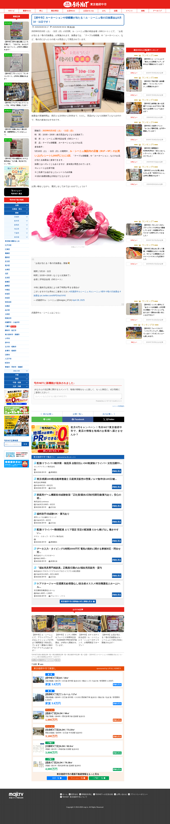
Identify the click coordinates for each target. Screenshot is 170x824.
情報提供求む (87, 794)
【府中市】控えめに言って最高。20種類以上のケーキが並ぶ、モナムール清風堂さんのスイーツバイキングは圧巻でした (153, 254)
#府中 (103, 291)
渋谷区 (7, 298)
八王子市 (8, 359)
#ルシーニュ (94, 291)
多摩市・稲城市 (10, 351)
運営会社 (74, 794)
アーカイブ (157, 11)
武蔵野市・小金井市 (12, 322)
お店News (71, 11)
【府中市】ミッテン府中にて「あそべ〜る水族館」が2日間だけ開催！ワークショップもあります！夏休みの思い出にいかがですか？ (154, 310)
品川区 (7, 310)
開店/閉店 (55, 11)
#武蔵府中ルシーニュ (78, 291)
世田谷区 (8, 302)
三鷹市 (10, 326)
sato (41, 664)
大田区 (7, 314)
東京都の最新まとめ (12, 241)
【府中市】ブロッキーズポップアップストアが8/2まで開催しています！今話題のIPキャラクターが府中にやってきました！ (154, 230)
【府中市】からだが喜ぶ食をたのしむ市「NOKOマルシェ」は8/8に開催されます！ (154, 173)
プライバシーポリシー (139, 794)
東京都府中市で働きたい (44, 457)
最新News (27, 11)
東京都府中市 (98, 4)
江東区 (7, 249)
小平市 (7, 338)
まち (104, 11)
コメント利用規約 (118, 406)
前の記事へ (48, 414)
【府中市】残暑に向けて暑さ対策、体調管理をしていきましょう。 (15, 131)
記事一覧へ (78, 414)
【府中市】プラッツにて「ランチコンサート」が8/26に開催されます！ (16, 76)
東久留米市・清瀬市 (12, 334)
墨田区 (7, 257)
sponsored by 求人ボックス (66, 457)
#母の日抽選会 (112, 291)
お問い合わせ (121, 794)
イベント (129, 11)
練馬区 (7, 286)
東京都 (72, 27)
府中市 (7, 342)
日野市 (7, 355)
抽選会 (34, 660)
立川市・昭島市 (10, 347)
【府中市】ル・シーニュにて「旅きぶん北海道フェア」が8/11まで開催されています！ (153, 61)
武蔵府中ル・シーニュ (45, 660)
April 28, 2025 (78, 300)
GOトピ (11, 11)
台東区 (7, 269)
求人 (41, 11)
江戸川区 (8, 245)
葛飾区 (7, 253)
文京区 (7, 278)
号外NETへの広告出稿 (104, 794)
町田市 (7, 363)
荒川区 (7, 265)
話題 (115, 11)
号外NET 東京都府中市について (74, 797)
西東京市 (8, 318)
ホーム (65, 794)
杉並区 (7, 294)
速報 (143, 11)
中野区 (7, 290)
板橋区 (7, 282)
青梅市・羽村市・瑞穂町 (14, 367)
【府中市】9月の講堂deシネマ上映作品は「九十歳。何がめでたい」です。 (16, 161)
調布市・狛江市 (10, 330)
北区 (6, 273)
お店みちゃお (88, 11)
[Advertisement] (146, 30)
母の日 (57, 660)
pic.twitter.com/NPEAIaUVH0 (53, 295)
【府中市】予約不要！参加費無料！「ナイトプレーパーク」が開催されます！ (153, 83)
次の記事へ (108, 414)
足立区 (7, 261)
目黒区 (7, 306)
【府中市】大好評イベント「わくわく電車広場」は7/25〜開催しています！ (154, 128)
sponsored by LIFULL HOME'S (109, 668)
